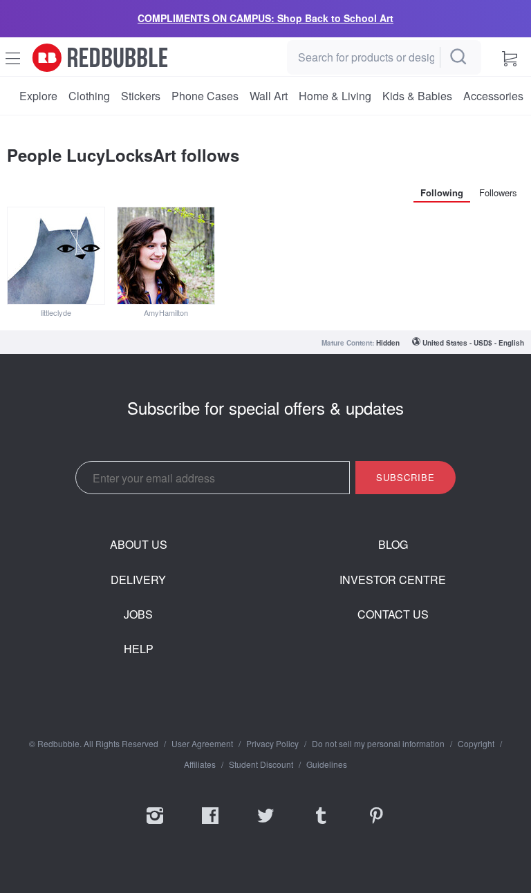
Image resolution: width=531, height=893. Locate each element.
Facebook (210, 824)
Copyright (476, 744)
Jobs (138, 614)
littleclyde (56, 312)
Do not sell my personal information (378, 744)
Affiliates (200, 764)
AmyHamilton (166, 312)
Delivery (138, 580)
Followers (498, 192)
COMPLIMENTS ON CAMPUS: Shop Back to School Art (265, 18)
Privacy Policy (272, 744)
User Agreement (202, 744)
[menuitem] (38, 96)
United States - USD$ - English (473, 343)
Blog (393, 544)
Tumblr (321, 824)
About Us (138, 544)
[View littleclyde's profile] (56, 256)
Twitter (265, 824)
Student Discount (261, 764)
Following (441, 192)
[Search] (459, 57)
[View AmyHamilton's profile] (166, 256)
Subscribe (405, 477)
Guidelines (326, 764)
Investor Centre (392, 580)
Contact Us (393, 614)
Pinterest (376, 824)
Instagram (155, 824)
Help (138, 649)
